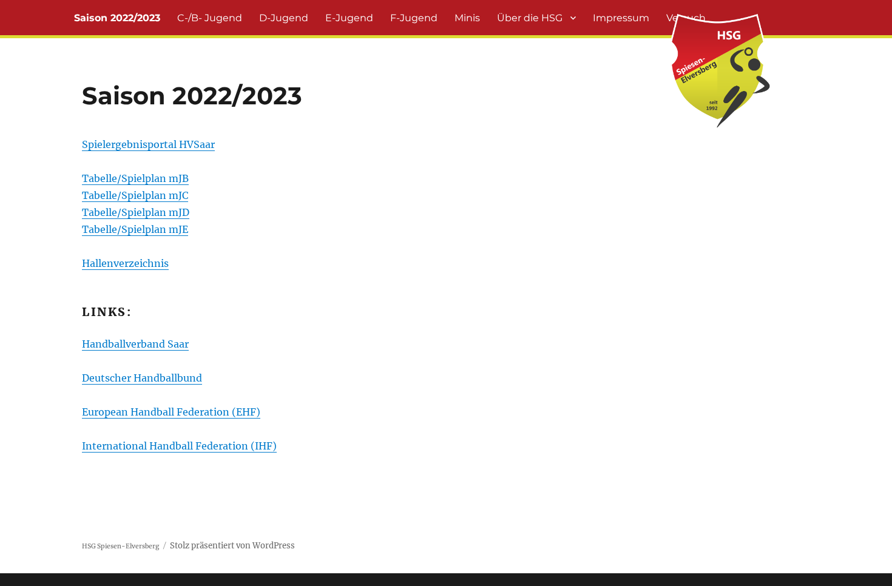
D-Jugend (283, 18)
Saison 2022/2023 (117, 18)
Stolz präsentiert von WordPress (232, 546)
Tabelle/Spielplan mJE (135, 229)
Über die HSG (530, 18)
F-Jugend (414, 18)
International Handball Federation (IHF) (179, 446)
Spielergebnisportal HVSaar (148, 144)
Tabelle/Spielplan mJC (135, 195)
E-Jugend (349, 18)
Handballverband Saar (135, 344)
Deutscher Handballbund (142, 378)
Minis (467, 18)
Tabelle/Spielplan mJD (135, 212)
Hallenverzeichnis (125, 263)
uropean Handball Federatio (155, 412)
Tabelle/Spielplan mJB (135, 178)
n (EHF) (241, 412)
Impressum (621, 18)
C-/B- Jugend (209, 18)
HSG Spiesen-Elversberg (120, 546)
